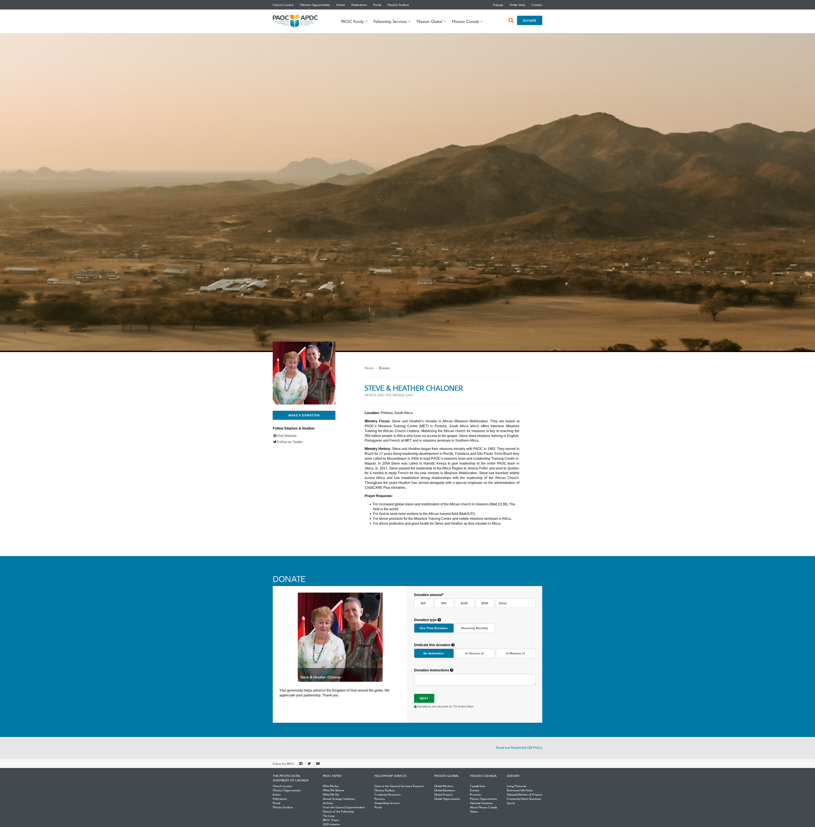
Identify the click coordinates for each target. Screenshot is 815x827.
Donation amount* (428, 595)
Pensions (379, 798)
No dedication (433, 653)
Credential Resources (387, 794)
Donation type (426, 620)
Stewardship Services (387, 803)
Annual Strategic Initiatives (339, 798)
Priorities (475, 794)
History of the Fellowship (338, 811)
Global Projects (443, 794)
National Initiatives (481, 803)
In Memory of (515, 653)
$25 (423, 603)
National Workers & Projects (524, 794)
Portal (377, 5)
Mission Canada (483, 776)
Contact (537, 5)
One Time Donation (434, 628)
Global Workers (443, 786)
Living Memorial (516, 786)
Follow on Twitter (290, 442)
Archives (328, 803)
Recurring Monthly (474, 628)
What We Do (331, 794)
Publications (359, 5)
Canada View (477, 786)
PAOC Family (332, 776)
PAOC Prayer (331, 820)
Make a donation (304, 415)
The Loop (329, 815)
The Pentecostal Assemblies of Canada (295, 21)
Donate (529, 20)
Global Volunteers (444, 790)
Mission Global (446, 776)
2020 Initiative (331, 824)
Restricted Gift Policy (520, 790)
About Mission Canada (483, 807)
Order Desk (517, 5)
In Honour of (474, 653)
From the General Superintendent (344, 807)
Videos (474, 811)
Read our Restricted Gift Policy (519, 748)
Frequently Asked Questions (524, 798)
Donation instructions (432, 670)
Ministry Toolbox (398, 5)
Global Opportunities (447, 798)
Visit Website (287, 436)
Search (511, 803)
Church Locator (283, 5)
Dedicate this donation (432, 645)
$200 (484, 603)
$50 (443, 603)
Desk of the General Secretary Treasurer (399, 786)
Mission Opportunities (483, 798)
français (498, 5)
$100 (464, 603)
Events (340, 5)
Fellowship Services (390, 776)
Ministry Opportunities (315, 5)
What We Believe (333, 790)
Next (424, 698)
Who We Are (331, 786)
